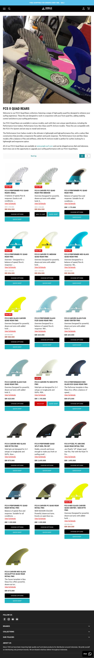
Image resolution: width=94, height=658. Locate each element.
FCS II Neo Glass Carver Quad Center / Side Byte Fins (75, 508)
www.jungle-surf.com (45, 146)
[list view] (87, 156)
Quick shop (17, 219)
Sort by (33, 156)
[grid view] (82, 156)
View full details (10, 204)
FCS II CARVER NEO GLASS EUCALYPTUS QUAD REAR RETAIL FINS (15, 574)
